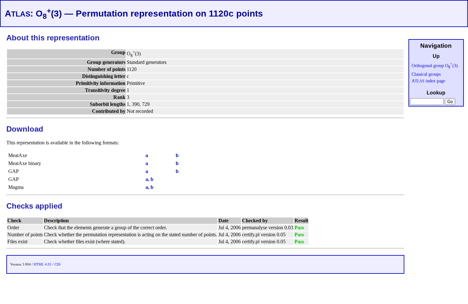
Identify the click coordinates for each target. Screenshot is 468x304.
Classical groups (426, 74)
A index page (428, 80)
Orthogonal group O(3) (435, 65)
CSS (57, 264)
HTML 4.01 (43, 264)
